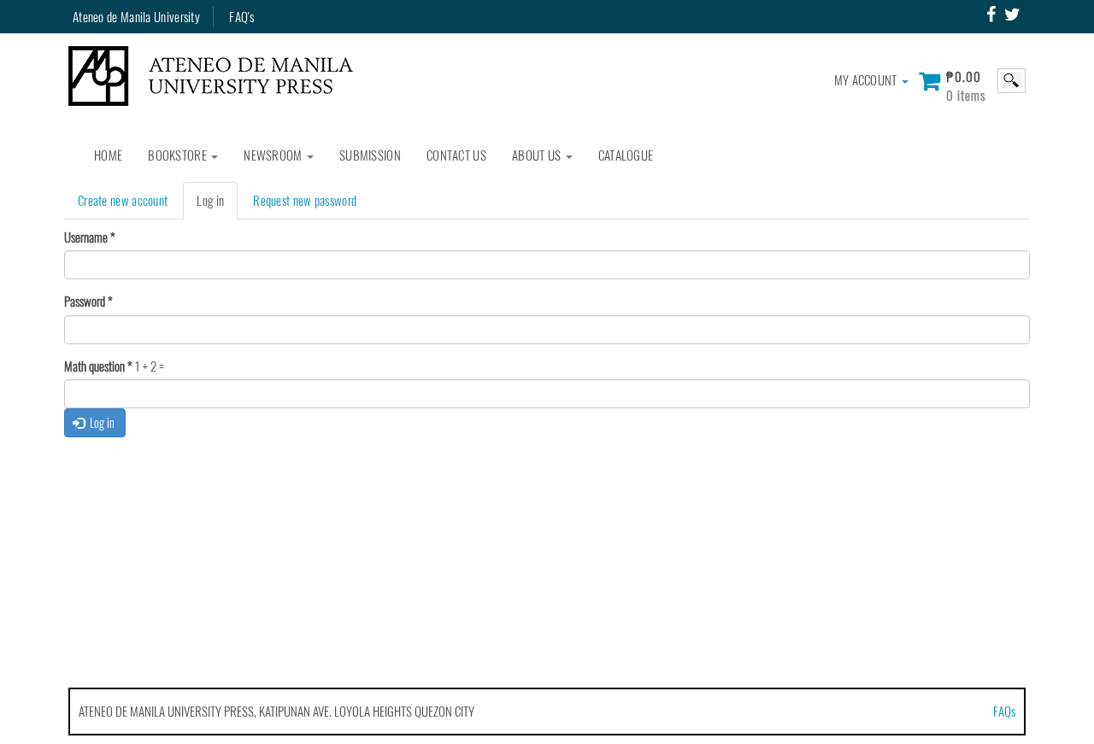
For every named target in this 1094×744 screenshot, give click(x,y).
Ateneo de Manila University (136, 16)
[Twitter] (1012, 14)
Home (108, 154)
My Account (867, 79)
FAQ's (241, 16)
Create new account (123, 199)
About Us (538, 154)
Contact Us (456, 154)
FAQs (1004, 710)
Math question (98, 366)
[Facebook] (991, 14)
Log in (217, 204)
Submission (370, 154)
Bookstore (178, 154)
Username (89, 237)
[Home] (217, 76)
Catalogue (626, 154)
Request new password (304, 199)
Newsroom (274, 154)
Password (88, 301)
